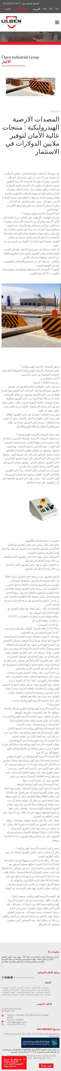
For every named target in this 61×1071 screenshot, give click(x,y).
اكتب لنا (47, 1066)
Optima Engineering (12, 966)
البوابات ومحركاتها (28, 990)
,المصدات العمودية (9, 987)
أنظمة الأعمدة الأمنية (11, 990)
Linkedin (18, 9)
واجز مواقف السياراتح (34, 994)
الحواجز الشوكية (43, 992)
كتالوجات (7, 9)
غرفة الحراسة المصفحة (25, 992)
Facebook (24, 9)
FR (50, 8)
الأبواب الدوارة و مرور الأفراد (13, 994)
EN (44, 8)
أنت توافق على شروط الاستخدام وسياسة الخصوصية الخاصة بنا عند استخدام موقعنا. (13, 1062)
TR (56, 8)
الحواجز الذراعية (43, 990)
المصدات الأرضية (24, 987)
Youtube (21, 9)
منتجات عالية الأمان (40, 987)
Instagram (14, 9)
